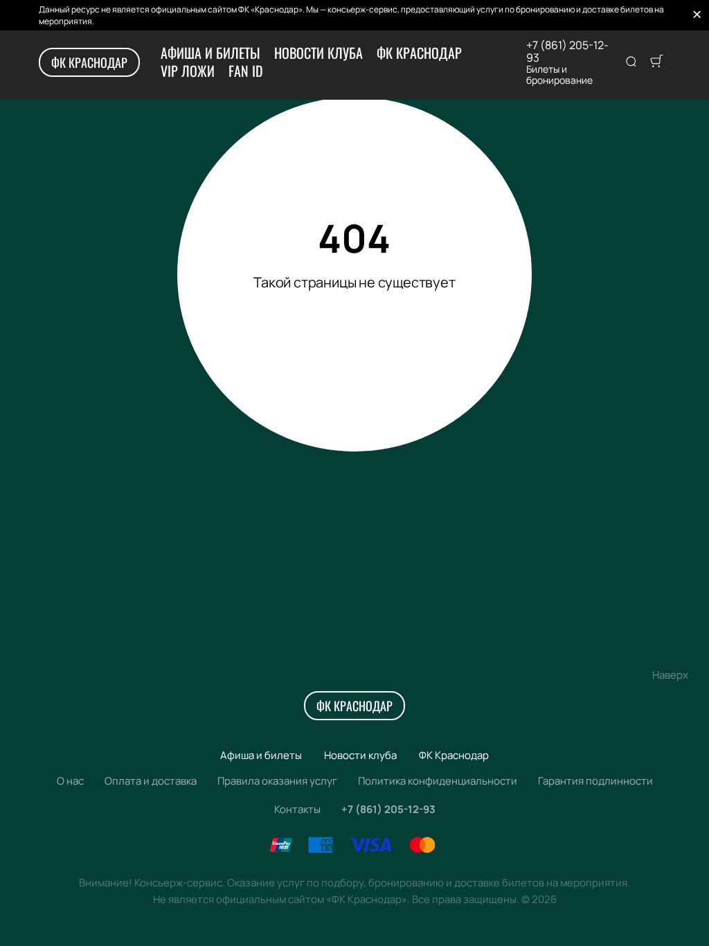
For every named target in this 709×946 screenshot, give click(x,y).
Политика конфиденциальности (437, 781)
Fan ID (245, 70)
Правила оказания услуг (277, 781)
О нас (70, 781)
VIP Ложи (188, 70)
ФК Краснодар (89, 62)
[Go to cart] (656, 62)
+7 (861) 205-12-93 (567, 51)
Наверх (670, 675)
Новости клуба (318, 52)
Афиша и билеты (210, 52)
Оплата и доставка (151, 781)
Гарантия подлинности (595, 781)
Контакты (297, 809)
